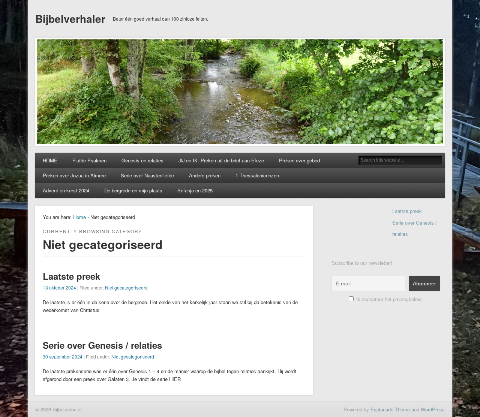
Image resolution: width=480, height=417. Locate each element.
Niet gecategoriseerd (126, 287)
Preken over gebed (299, 160)
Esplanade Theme (390, 409)
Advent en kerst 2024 (66, 190)
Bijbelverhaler (70, 18)
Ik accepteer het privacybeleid (388, 299)
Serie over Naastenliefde (147, 175)
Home (79, 216)
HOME (50, 160)
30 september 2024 (62, 356)
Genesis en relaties (143, 160)
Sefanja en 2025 (195, 190)
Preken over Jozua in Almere (74, 175)
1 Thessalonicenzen (257, 175)
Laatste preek (71, 276)
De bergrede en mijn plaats (133, 190)
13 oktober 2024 (59, 287)
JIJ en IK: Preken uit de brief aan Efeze (221, 160)
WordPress (433, 409)
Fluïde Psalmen (89, 160)
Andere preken (204, 175)
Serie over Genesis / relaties (102, 345)
